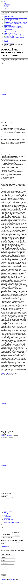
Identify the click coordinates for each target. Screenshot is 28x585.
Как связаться (7, 516)
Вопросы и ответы (20, 37)
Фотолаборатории (19, 31)
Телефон (3, 560)
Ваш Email (3, 557)
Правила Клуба (8, 511)
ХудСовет (6, 515)
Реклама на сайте (8, 519)
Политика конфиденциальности (12, 522)
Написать (3, 575)
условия (3, 579)
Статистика (7, 518)
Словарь (11, 36)
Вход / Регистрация (9, 513)
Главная (6, 40)
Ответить (3, 373)
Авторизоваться (5, 546)
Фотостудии (16, 33)
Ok (2, 583)
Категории (3, 13)
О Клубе (6, 512)
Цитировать (9, 373)
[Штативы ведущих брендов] (14, 508)
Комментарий (4, 563)
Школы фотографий (21, 34)
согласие (11, 579)
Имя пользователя (5, 554)
